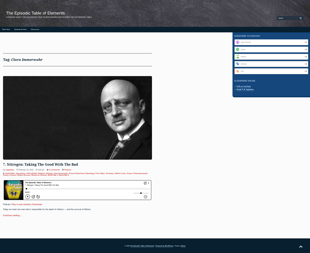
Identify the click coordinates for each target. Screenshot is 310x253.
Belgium (41, 173)
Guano (129, 173)
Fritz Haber (100, 173)
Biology (49, 173)
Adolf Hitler (10, 173)
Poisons (13, 175)
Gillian (183, 246)
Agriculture (20, 173)
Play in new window (21, 204)
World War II (64, 175)
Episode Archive (20, 29)
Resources (35, 29)
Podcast (67, 170)
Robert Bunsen (23, 175)
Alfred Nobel (31, 173)
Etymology (89, 173)
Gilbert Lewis (120, 173)
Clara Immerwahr (61, 173)
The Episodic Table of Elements (35, 13)
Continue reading (12, 215)
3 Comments (54, 170)
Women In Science (39, 175)
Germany (110, 173)
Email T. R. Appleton (245, 89)
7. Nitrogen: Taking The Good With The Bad (40, 165)
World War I (53, 175)
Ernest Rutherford (76, 173)
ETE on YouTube (244, 86)
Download (37, 204)
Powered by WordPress (164, 246)
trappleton (9, 170)
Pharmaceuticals (140, 173)
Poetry (6, 175)
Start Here (6, 29)
